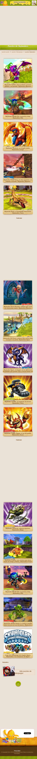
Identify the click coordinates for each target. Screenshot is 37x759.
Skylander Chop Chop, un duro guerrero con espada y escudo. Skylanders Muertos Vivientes (18, 181)
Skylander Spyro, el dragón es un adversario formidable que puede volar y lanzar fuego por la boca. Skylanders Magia (18, 371)
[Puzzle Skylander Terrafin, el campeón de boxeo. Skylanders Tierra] (18, 399)
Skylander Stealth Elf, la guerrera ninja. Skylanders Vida (18, 117)
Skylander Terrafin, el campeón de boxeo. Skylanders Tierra (18, 402)
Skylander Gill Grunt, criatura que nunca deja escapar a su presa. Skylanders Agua (18, 339)
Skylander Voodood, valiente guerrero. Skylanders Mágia (18, 529)
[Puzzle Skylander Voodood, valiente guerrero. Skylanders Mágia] (18, 526)
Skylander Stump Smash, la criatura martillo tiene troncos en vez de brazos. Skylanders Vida (18, 625)
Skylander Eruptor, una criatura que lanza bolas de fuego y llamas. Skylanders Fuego (18, 560)
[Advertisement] (18, 25)
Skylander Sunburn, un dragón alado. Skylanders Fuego (18, 148)
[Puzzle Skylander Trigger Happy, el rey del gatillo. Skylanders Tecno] (18, 431)
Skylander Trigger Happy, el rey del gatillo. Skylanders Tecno (18, 434)
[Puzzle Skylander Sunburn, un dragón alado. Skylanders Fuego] (18, 145)
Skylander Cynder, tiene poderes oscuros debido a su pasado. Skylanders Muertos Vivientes (18, 86)
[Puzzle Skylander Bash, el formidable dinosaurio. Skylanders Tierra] (18, 209)
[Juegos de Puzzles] (4, 3)
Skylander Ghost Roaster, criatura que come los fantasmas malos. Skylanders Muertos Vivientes (18, 308)
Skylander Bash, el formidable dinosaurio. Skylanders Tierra (17, 212)
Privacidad (17, 751)
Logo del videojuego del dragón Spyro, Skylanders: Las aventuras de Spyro (18, 655)
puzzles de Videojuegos (22, 672)
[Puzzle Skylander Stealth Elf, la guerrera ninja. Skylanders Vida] (18, 114)
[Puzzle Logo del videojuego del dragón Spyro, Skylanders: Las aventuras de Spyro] (18, 652)
